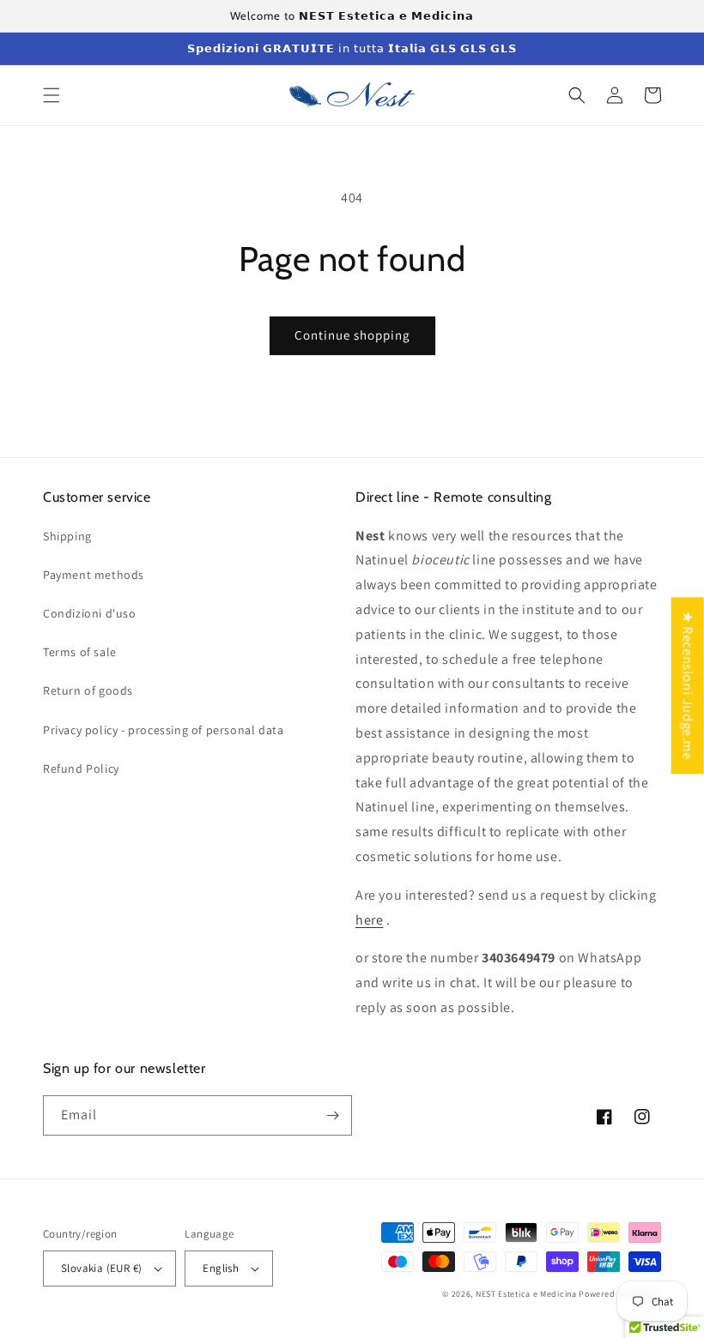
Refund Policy (81, 768)
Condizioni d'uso (90, 613)
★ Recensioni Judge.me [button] (688, 685)
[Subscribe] (332, 1115)
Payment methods (93, 574)
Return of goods (88, 690)
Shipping (67, 536)
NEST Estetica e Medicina (526, 1293)
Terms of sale (80, 652)
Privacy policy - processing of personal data (163, 730)
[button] (51, 95)
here (369, 920)
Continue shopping (352, 335)
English (221, 1268)
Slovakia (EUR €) (101, 1268)
